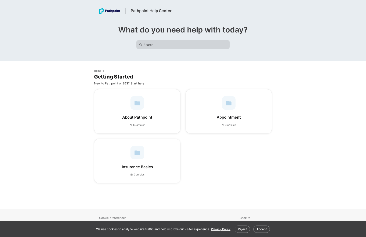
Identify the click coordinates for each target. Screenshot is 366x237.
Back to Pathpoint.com (250, 220)
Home (97, 70)
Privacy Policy (220, 229)
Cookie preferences (112, 218)
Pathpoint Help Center (151, 10)
